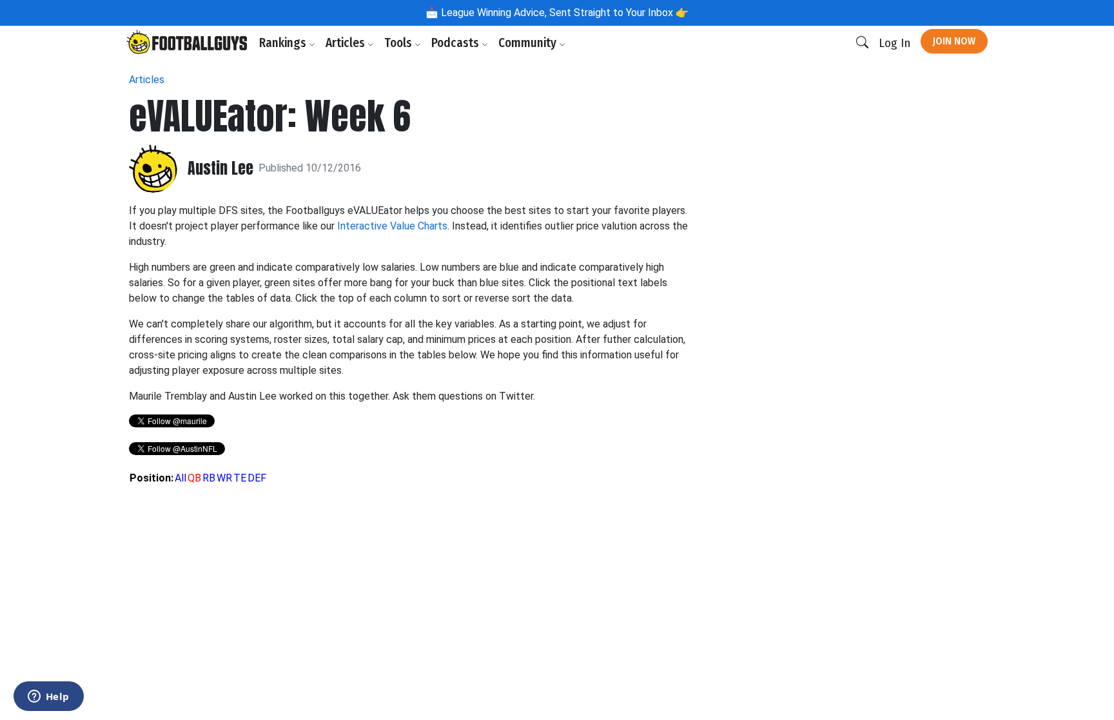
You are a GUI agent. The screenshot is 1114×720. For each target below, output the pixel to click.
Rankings (284, 42)
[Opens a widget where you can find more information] (48, 697)
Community (528, 42)
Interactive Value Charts (392, 226)
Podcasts (456, 42)
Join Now (954, 41)
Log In (894, 42)
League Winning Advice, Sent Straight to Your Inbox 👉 (563, 12)
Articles (346, 42)
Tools (399, 42)
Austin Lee (220, 168)
